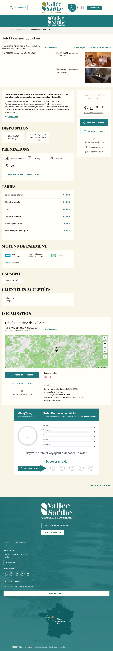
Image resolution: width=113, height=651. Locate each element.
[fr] (82, 8)
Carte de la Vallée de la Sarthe (19, 587)
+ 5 (98, 76)
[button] (18, 7)
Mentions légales (40, 647)
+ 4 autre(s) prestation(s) (94, 113)
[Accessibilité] (77, 7)
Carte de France (13, 582)
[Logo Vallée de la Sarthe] (56, 511)
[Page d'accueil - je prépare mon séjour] (52, 6)
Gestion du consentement (59, 647)
